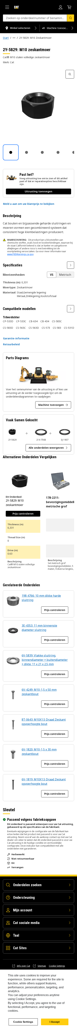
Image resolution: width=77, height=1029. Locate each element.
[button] (28, 203)
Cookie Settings (57, 966)
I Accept (55, 1021)
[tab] (11, 152)
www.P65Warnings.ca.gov (20, 254)
